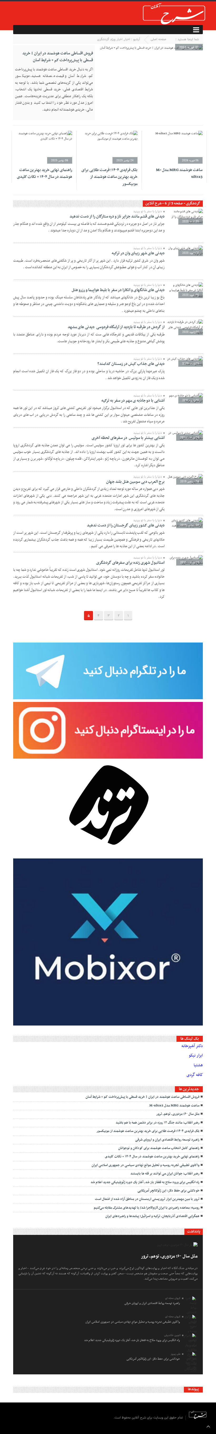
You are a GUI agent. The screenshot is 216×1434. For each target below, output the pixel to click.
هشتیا (198, 1065)
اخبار (127, 39)
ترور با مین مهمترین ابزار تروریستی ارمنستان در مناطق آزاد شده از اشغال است (147, 1199)
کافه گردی (194, 1075)
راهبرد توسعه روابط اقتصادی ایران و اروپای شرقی (167, 1140)
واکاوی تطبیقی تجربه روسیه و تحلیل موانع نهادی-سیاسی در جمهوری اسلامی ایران (145, 1165)
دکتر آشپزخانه (192, 1046)
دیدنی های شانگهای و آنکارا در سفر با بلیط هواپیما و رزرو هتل (118, 290)
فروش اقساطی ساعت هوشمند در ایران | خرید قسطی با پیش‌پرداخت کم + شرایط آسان (57, 57)
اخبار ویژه (116, 39)
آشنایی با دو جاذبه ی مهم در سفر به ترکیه (133, 400)
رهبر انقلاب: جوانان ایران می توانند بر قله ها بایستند (164, 1174)
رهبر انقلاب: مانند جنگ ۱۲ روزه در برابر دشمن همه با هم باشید (157, 1123)
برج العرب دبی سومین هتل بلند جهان (135, 481)
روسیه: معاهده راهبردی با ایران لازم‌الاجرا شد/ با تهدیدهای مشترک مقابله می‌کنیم (146, 1208)
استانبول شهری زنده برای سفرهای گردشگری (130, 562)
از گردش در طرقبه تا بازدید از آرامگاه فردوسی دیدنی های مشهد (116, 327)
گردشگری (103, 39)
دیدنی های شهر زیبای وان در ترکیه (138, 253)
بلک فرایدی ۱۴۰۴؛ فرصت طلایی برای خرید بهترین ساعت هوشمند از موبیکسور (109, 177)
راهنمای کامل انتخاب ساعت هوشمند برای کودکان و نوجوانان (158, 1148)
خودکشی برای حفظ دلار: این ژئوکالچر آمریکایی (168, 1191)
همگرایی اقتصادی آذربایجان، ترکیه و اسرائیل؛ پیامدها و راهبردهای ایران (152, 1216)
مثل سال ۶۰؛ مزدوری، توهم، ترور (177, 1114)
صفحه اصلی (158, 39)
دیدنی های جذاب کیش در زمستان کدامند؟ (131, 363)
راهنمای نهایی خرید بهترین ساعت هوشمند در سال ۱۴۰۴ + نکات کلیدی (44, 173)
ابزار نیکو (196, 1055)
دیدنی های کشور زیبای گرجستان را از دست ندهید (126, 525)
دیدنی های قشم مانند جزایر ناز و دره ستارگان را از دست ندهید (117, 216)
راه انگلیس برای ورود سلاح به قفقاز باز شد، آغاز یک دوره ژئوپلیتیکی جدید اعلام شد (145, 1182)
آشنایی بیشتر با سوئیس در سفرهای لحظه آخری (128, 437)
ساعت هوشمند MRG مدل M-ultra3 (174, 1106)
